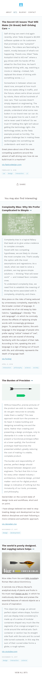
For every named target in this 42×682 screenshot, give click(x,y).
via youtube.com (9, 651)
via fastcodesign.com (12, 165)
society (36, 367)
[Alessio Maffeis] (21, 5)
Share (23, 184)
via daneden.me (9, 524)
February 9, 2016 (9, 170)
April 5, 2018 (7, 364)
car (4, 173)
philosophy (18, 367)
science (27, 367)
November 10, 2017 (10, 657)
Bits (15, 12)
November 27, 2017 (10, 529)
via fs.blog (6, 359)
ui (27, 173)
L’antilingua (16, 313)
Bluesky (22, 12)
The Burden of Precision (16, 380)
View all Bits (21, 672)
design (10, 173)
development (15, 533)
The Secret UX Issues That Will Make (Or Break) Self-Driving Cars (20, 25)
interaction (20, 173)
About (9, 12)
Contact (32, 12)
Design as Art (21, 594)
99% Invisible (31, 578)
